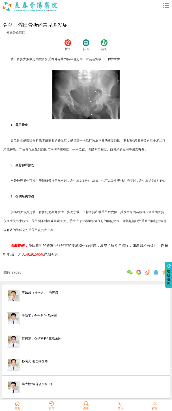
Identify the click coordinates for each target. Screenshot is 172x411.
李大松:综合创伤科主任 (38, 384)
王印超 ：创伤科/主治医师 (40, 292)
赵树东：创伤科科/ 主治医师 (41, 338)
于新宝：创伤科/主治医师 (39, 315)
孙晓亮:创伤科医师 (35, 361)
